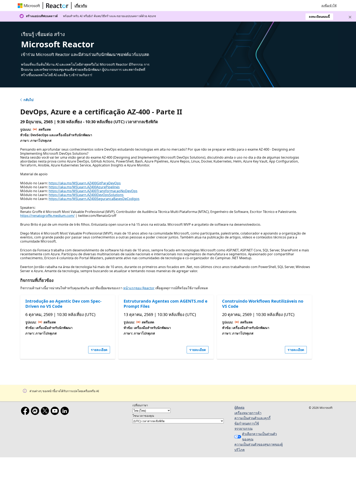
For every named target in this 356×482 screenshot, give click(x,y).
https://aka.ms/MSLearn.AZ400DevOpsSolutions (86, 195)
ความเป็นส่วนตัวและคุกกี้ (252, 418)
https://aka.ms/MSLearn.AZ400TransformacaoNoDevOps (93, 191)
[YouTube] (56, 412)
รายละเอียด (99, 349)
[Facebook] (26, 412)
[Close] (350, 17)
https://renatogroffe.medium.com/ (47, 215)
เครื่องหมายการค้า (247, 413)
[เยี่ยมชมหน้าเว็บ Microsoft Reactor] (57, 5)
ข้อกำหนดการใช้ (246, 423)
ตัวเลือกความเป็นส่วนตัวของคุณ (259, 436)
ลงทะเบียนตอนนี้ (319, 17)
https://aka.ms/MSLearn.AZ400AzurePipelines (84, 187)
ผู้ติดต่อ (239, 407)
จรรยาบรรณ (243, 428)
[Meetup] (36, 412)
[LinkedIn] (65, 412)
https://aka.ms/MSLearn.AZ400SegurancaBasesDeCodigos (94, 198)
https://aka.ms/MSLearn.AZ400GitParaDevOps (85, 183)
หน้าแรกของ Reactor (139, 288)
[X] (46, 412)
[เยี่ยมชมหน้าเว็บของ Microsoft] (30, 5)
